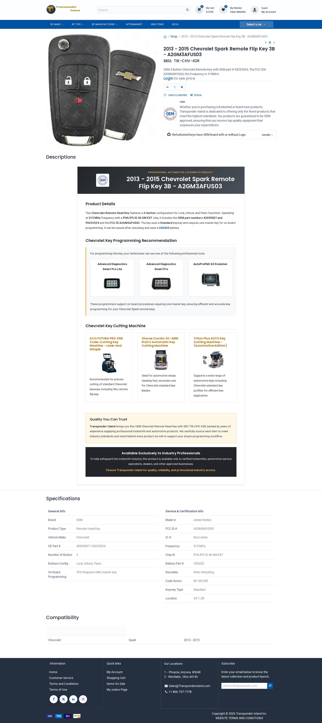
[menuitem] (56, 24)
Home (53, 672)
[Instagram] (83, 699)
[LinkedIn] (73, 699)
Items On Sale (116, 683)
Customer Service (61, 678)
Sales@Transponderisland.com (189, 686)
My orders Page (117, 689)
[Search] (187, 10)
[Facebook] (54, 699)
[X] (64, 699)
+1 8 (171, 692)
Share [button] (198, 95)
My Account (115, 672)
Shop (173, 36)
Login (168, 78)
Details (266, 135)
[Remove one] (167, 87)
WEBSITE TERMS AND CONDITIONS (239, 718)
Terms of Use (58, 689)
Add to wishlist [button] (177, 95)
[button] (256, 24)
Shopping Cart (116, 678)
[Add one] (182, 87)
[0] (199, 9)
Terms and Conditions (63, 683)
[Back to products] (270, 42)
